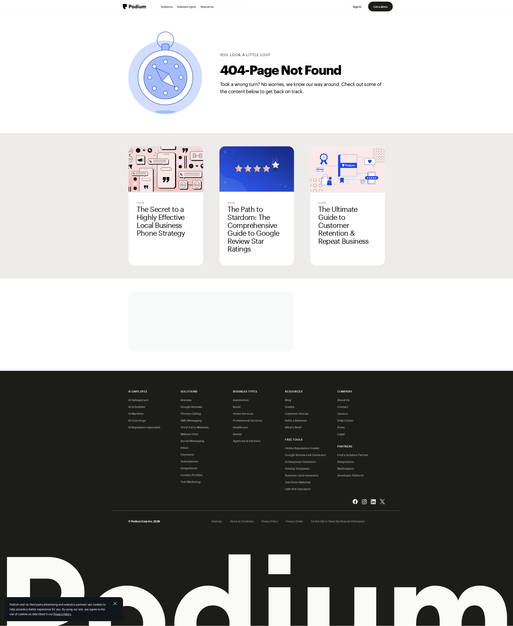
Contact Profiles (191, 475)
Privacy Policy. (62, 614)
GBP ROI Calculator (298, 489)
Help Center (345, 420)
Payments (187, 454)
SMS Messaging (191, 420)
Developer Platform (350, 475)
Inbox (184, 447)
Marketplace (345, 468)
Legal (341, 434)
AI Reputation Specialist (144, 427)
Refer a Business (296, 420)
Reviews (186, 400)
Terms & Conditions (241, 521)
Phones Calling (191, 413)
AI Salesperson (138, 400)
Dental (237, 434)
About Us (343, 400)
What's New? (293, 427)
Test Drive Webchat (298, 482)
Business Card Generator (302, 475)
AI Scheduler (136, 407)
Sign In (357, 6)
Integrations (189, 468)
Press (341, 427)
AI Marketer (136, 413)
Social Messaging (192, 441)
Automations (189, 461)
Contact (342, 407)
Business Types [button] (186, 6)
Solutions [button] (167, 6)
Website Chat (189, 434)
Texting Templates (297, 468)
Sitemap (217, 521)
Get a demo (380, 6)
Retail (236, 407)
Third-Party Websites (195, 427)
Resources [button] (207, 6)
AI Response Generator (300, 461)
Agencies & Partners (246, 441)
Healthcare (240, 427)
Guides (289, 407)
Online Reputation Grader (302, 448)
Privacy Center (294, 521)
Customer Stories (296, 413)
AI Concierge (137, 420)
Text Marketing (191, 481)
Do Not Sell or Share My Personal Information (338, 521)
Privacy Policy (270, 521)
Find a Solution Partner (352, 455)
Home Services (243, 413)
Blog (288, 400)
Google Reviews (191, 407)
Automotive (241, 400)
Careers (342, 413)
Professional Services (247, 420)
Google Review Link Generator (305, 455)
